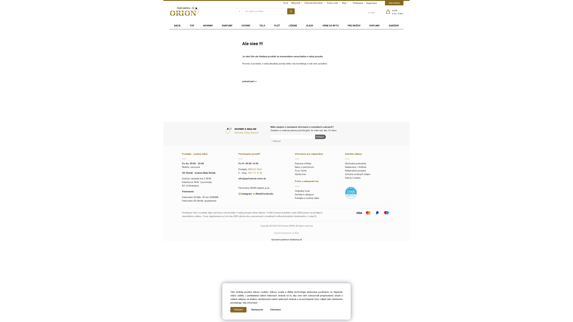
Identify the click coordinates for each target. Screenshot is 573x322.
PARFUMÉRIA (394, 3)
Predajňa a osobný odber (307, 198)
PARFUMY (227, 25)
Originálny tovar (302, 191)
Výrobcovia (300, 174)
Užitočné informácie (313, 3)
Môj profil (295, 3)
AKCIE (177, 25)
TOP (192, 25)
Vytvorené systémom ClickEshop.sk (286, 240)
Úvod (285, 3)
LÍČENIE (293, 25)
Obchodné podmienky (355, 163)
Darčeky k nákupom (304, 194)
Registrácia (371, 3)
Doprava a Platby (303, 163)
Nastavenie (257, 309)
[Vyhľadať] (238, 11)
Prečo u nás (332, 3)
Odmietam (275, 309)
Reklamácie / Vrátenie (355, 167)
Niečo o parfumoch (304, 167)
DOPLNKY (374, 25)
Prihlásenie (358, 3)
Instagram (246, 193)
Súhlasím (238, 309)
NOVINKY (208, 25)
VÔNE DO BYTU (330, 25)
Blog (344, 3)
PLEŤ (277, 25)
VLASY (309, 25)
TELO (262, 25)
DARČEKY (394, 25)
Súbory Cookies (353, 178)
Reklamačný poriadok (355, 170)
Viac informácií (250, 302)
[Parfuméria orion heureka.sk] (351, 192)
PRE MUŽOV (354, 25)
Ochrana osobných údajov (358, 174)
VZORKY (246, 25)
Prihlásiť (320, 137)
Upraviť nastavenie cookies (286, 233)
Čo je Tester (301, 170)
